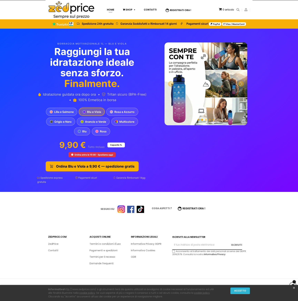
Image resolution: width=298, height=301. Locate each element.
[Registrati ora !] (191, 208)
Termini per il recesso (102, 257)
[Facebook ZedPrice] (131, 209)
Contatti (53, 250)
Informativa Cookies (143, 250)
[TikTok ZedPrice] (140, 209)
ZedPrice (53, 244)
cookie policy (87, 293)
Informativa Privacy (214, 254)
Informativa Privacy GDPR (146, 244)
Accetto (240, 290)
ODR (133, 257)
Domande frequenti (101, 263)
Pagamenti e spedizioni (103, 250)
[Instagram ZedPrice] (121, 209)
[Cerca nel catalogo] (238, 10)
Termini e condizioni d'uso (105, 244)
